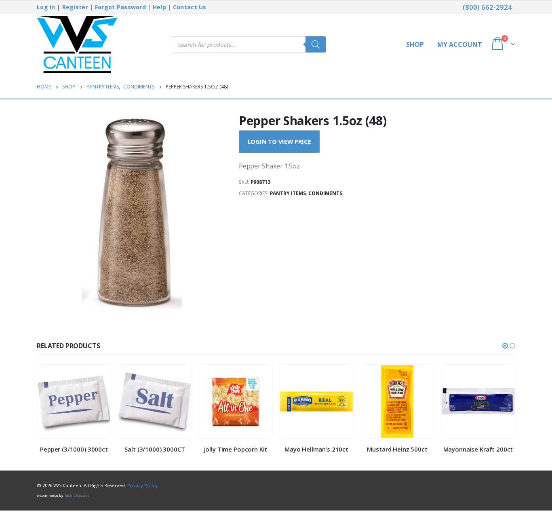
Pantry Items (288, 193)
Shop (415, 44)
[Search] (315, 44)
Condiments (325, 193)
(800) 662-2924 (487, 7)
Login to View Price (279, 141)
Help (159, 7)
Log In (46, 7)
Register (75, 7)
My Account (459, 44)
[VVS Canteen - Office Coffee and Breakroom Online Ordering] (77, 44)
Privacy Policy (142, 485)
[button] (505, 346)
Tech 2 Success (76, 495)
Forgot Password (120, 7)
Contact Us (189, 7)
